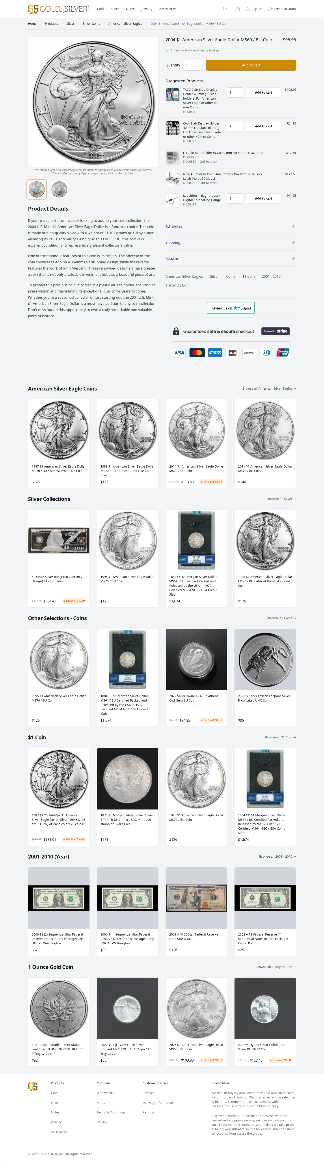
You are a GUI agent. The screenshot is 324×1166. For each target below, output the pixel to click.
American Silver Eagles (184, 276)
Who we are (105, 1093)
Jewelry (147, 9)
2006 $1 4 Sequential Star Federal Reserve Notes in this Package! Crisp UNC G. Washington (127, 938)
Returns (148, 1112)
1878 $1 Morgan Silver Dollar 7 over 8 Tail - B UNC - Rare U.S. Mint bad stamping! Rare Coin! (127, 819)
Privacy (102, 1122)
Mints (101, 1102)
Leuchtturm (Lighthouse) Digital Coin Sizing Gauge (202, 197)
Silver (115, 9)
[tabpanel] (93, 106)
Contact (148, 1093)
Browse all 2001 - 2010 (277, 856)
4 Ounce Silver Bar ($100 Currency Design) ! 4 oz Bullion (57, 579)
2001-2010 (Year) (48, 856)
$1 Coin (248, 276)
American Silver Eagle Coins (62, 388)
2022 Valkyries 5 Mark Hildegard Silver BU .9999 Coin (262, 1047)
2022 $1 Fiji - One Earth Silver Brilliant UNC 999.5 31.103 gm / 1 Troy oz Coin (125, 1049)
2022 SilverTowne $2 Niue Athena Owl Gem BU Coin (194, 698)
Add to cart (251, 65)
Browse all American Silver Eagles (269, 388)
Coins (230, 276)
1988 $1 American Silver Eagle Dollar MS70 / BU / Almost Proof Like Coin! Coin (128, 470)
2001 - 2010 (271, 276)
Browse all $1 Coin (280, 737)
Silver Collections (49, 498)
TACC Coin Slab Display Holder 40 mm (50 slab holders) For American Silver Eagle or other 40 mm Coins (200, 98)
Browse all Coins (282, 618)
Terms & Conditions (111, 1112)
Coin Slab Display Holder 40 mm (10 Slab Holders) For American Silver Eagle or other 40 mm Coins (202, 130)
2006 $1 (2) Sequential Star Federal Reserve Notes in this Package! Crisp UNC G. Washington (59, 938)
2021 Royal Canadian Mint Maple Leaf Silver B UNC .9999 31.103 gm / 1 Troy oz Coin (58, 1049)
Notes (130, 9)
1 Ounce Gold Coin (50, 966)
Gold (100, 9)
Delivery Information (158, 1102)
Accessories (168, 9)
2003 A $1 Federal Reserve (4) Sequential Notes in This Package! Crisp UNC (263, 938)
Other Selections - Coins (57, 618)
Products (57, 1083)
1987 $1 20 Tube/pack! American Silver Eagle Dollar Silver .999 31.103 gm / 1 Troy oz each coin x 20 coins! (58, 819)
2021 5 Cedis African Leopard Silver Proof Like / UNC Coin (264, 698)
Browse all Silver (282, 499)
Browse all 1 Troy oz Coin (276, 967)
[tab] (36, 189)
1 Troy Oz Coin (178, 285)
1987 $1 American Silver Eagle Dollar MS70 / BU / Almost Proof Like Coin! (59, 468)
